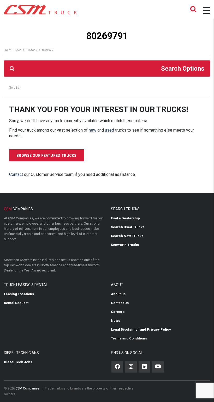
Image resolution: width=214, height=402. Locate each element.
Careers (117, 312)
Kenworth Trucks (125, 245)
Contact (16, 174)
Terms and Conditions (129, 338)
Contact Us (120, 303)
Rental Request (16, 303)
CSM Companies (27, 388)
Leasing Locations (19, 294)
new (92, 130)
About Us (118, 294)
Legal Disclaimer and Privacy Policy (141, 329)
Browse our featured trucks (46, 155)
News (115, 321)
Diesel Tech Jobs (18, 362)
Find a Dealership (125, 218)
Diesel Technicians (21, 353)
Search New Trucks (127, 236)
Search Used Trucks (127, 227)
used (109, 130)
